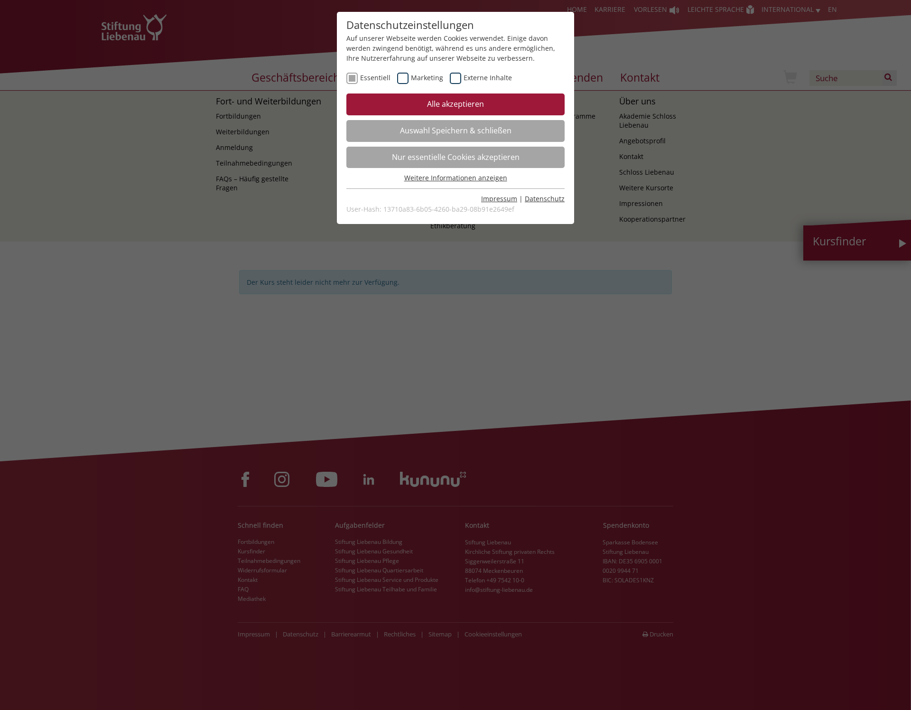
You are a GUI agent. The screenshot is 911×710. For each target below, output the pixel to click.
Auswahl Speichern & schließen (455, 130)
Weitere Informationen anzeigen (455, 177)
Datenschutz (545, 198)
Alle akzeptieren (455, 104)
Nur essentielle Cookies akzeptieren (456, 157)
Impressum (499, 198)
